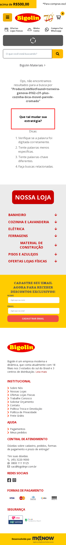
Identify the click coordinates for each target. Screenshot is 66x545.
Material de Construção (31, 245)
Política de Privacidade (23, 412)
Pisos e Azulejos (23, 254)
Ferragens (18, 236)
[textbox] (27, 53)
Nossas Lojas (18, 391)
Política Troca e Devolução (26, 408)
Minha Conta (36, 29)
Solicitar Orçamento (22, 402)
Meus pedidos (18, 432)
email (10, 306)
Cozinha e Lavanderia (28, 222)
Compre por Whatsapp (57, 29)
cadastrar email (33, 318)
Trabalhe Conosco (21, 398)
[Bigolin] (33, 17)
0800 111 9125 (20, 463)
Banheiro (17, 215)
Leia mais (41, 371)
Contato (15, 405)
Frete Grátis (17, 415)
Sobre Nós (16, 388)
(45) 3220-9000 (20, 459)
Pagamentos (17, 429)
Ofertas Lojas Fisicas (16, 29)
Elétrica (16, 229)
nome (10, 295)
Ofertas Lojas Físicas (27, 261)
